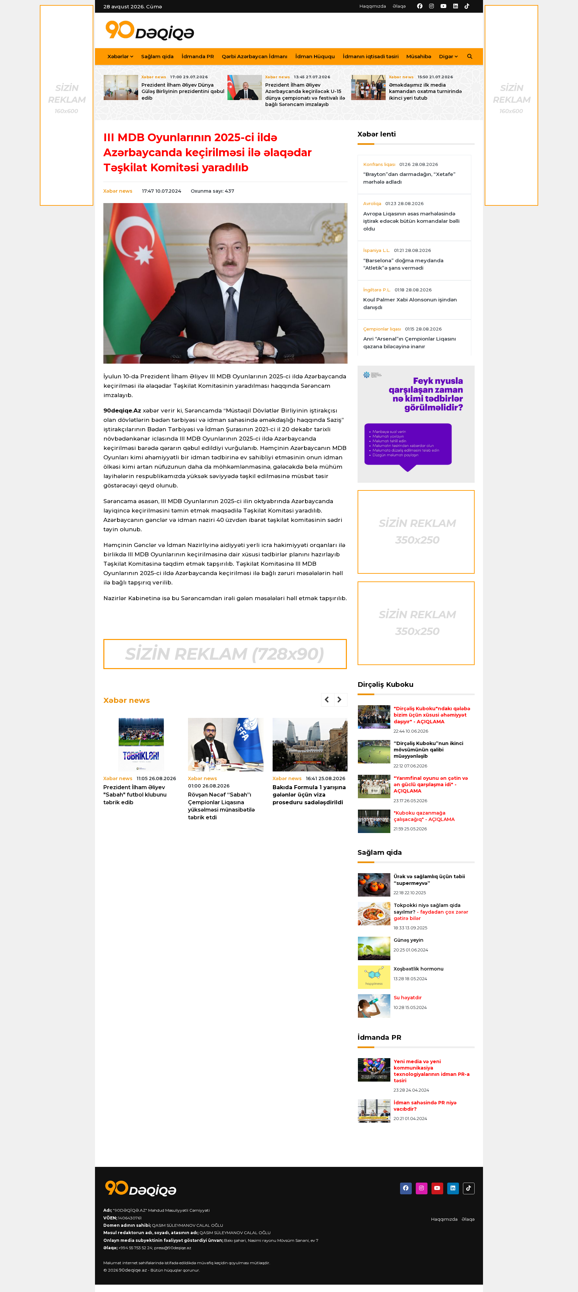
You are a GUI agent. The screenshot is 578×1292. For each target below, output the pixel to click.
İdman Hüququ (315, 56)
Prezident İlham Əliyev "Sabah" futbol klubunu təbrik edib (135, 795)
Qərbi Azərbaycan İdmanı (254, 56)
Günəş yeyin (408, 940)
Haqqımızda (373, 6)
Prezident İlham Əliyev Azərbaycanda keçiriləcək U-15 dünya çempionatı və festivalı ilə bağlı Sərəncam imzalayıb (305, 94)
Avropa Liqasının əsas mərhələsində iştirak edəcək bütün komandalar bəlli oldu (411, 221)
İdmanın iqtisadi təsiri (371, 56)
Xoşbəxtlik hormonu (419, 969)
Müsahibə (418, 56)
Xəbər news (117, 191)
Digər (446, 56)
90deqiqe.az (133, 1270)
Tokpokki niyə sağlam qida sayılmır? (431, 911)
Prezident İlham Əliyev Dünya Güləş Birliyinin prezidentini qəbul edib (182, 91)
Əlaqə (399, 6)
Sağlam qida (157, 56)
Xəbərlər (118, 56)
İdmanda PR (198, 56)
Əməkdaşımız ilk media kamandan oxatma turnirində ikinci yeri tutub (425, 91)
